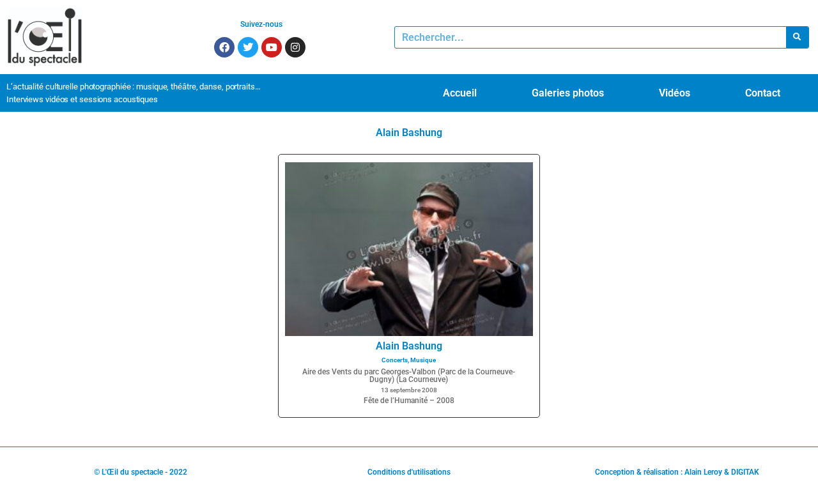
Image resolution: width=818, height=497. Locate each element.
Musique (423, 359)
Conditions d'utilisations (409, 472)
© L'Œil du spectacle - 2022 (140, 472)
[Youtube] (271, 47)
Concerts (395, 359)
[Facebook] (224, 47)
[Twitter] (248, 47)
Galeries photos (568, 93)
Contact (762, 93)
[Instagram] (295, 47)
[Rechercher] (797, 37)
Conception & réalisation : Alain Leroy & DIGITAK (677, 472)
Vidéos (674, 93)
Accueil (460, 93)
